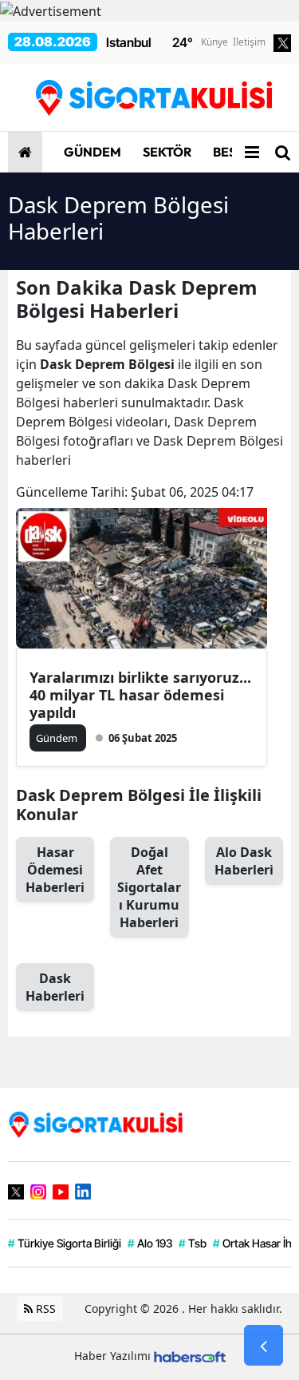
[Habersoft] (190, 1355)
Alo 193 (150, 1243)
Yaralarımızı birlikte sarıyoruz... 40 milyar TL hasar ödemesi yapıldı (140, 694)
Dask (55, 987)
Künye (214, 42)
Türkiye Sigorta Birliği (64, 1243)
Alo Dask (243, 860)
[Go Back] (263, 1345)
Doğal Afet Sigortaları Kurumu (149, 887)
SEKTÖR (165, 152)
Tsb (193, 1243)
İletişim (249, 42)
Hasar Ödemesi (55, 869)
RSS (44, 1308)
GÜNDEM (91, 152)
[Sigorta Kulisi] (95, 1123)
